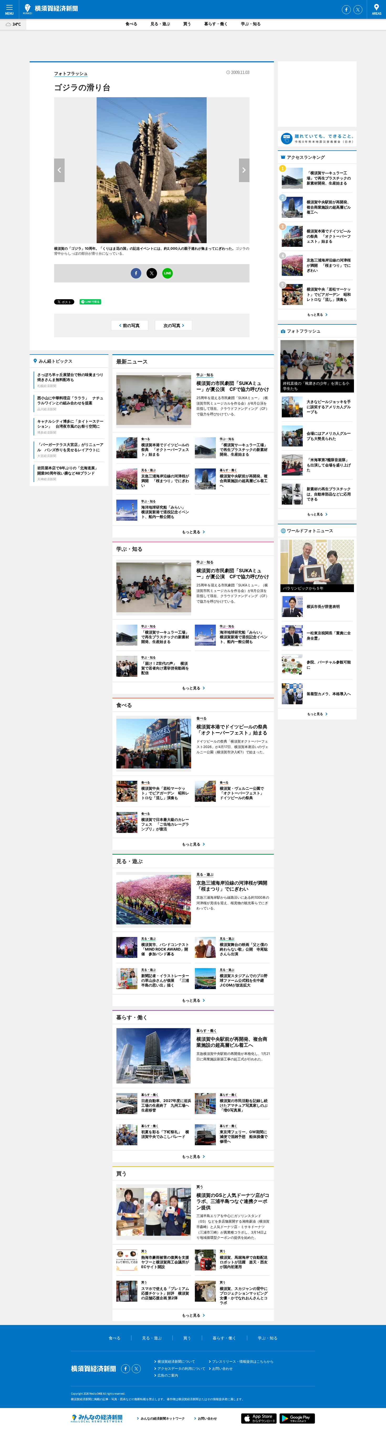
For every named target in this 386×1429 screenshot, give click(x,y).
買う (187, 23)
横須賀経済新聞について (176, 1361)
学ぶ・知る (251, 23)
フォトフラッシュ (71, 73)
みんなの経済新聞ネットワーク (96, 1418)
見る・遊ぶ (160, 23)
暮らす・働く (216, 23)
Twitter (357, 9)
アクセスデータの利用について (181, 1368)
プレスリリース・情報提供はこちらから (243, 1361)
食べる (131, 23)
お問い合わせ (222, 1368)
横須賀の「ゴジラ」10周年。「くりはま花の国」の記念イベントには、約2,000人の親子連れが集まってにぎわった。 (145, 248)
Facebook (346, 9)
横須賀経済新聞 (50, 9)
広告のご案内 (168, 1375)
